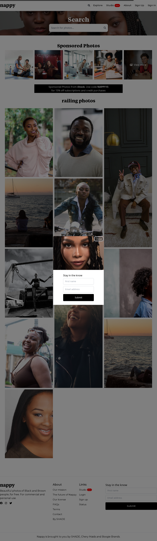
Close (99, 239)
